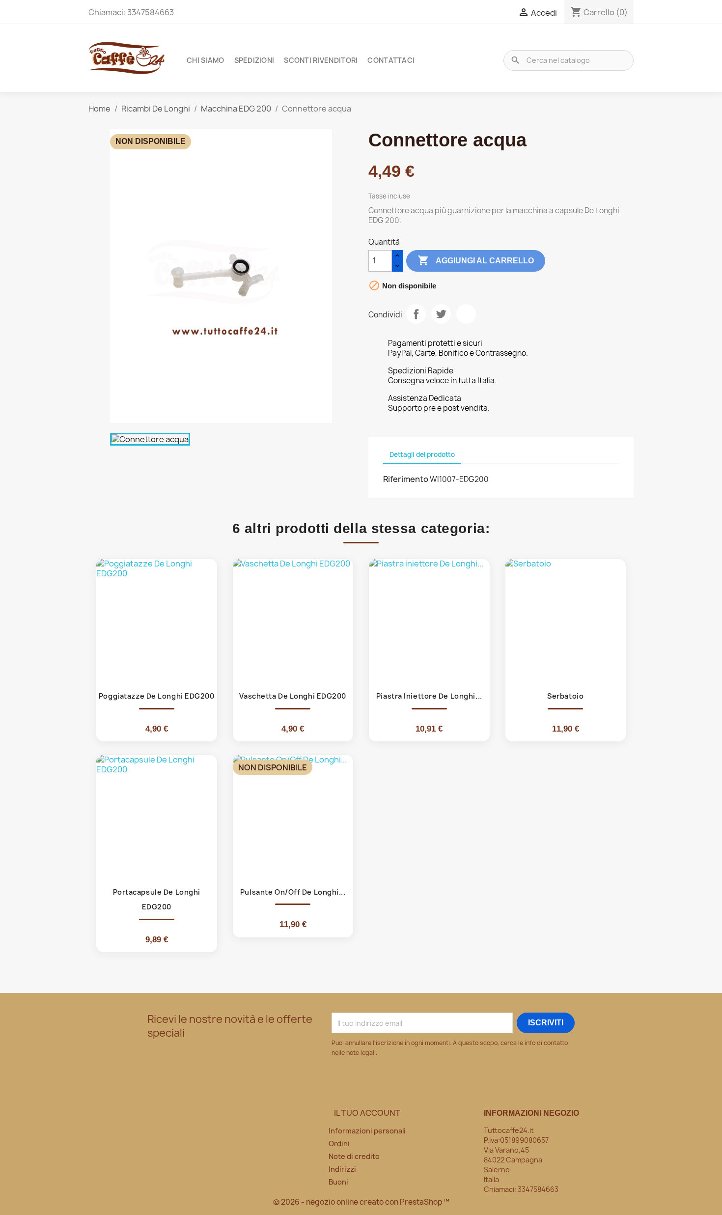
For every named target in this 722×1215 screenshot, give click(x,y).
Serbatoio (565, 696)
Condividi (416, 314)
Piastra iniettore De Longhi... (429, 696)
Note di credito (354, 1156)
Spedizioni (254, 60)
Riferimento (405, 479)
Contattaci (391, 60)
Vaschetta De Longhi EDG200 (292, 696)
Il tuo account (367, 1112)
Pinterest (466, 314)
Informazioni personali (367, 1130)
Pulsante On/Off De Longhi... (293, 892)
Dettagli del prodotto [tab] (422, 454)
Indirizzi (342, 1169)
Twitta (441, 314)
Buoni (338, 1182)
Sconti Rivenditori (321, 60)
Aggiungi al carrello (475, 260)
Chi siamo (205, 60)
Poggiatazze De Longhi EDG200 (157, 696)
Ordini (339, 1143)
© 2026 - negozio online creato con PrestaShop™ (361, 1202)
